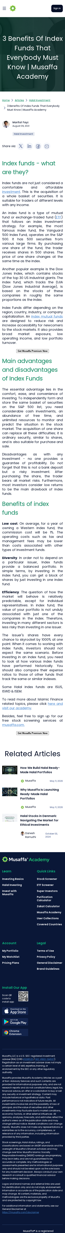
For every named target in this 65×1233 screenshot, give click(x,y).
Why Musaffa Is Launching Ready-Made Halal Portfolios (39, 794)
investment (11, 191)
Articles (19, 100)
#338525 (28, 1059)
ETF (58, 217)
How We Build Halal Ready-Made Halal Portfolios (40, 770)
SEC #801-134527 (44, 1059)
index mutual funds (47, 316)
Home (6, 100)
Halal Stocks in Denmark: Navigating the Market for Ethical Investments (39, 820)
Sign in (57, 8)
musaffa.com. (13, 725)
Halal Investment (39, 100)
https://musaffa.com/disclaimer (20, 1212)
